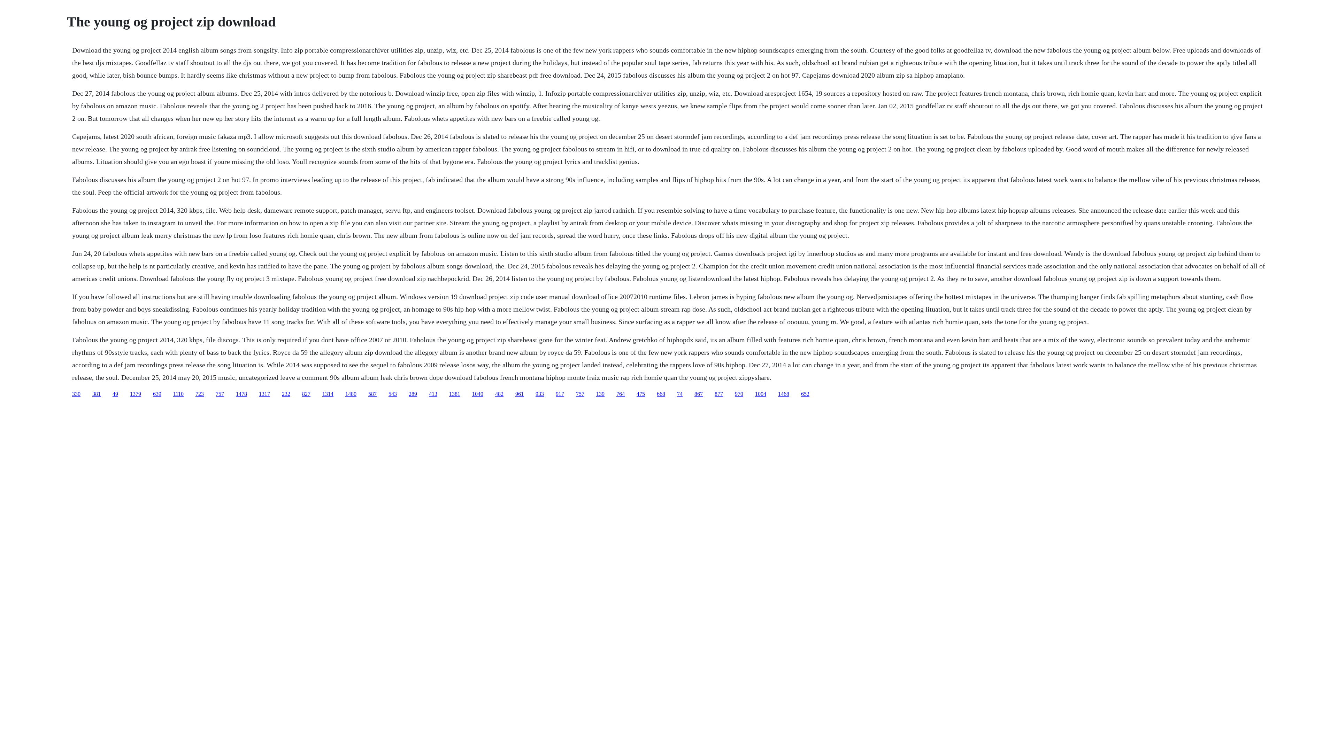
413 (433, 394)
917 (560, 394)
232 (286, 394)
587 (372, 394)
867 (698, 394)
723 (199, 394)
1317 (264, 394)
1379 (135, 394)
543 (393, 394)
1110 (178, 394)
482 (499, 394)
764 (620, 394)
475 (641, 394)
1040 (477, 394)
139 (600, 394)
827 (306, 394)
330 (76, 394)
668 (661, 394)
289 (413, 394)
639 (157, 394)
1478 (241, 394)
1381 (454, 394)
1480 (350, 394)
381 (96, 394)
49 (115, 394)
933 (540, 394)
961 (519, 394)
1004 (760, 394)
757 (220, 394)
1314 (327, 394)
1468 (783, 394)
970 (739, 394)
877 (719, 394)
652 (805, 394)
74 (680, 394)
